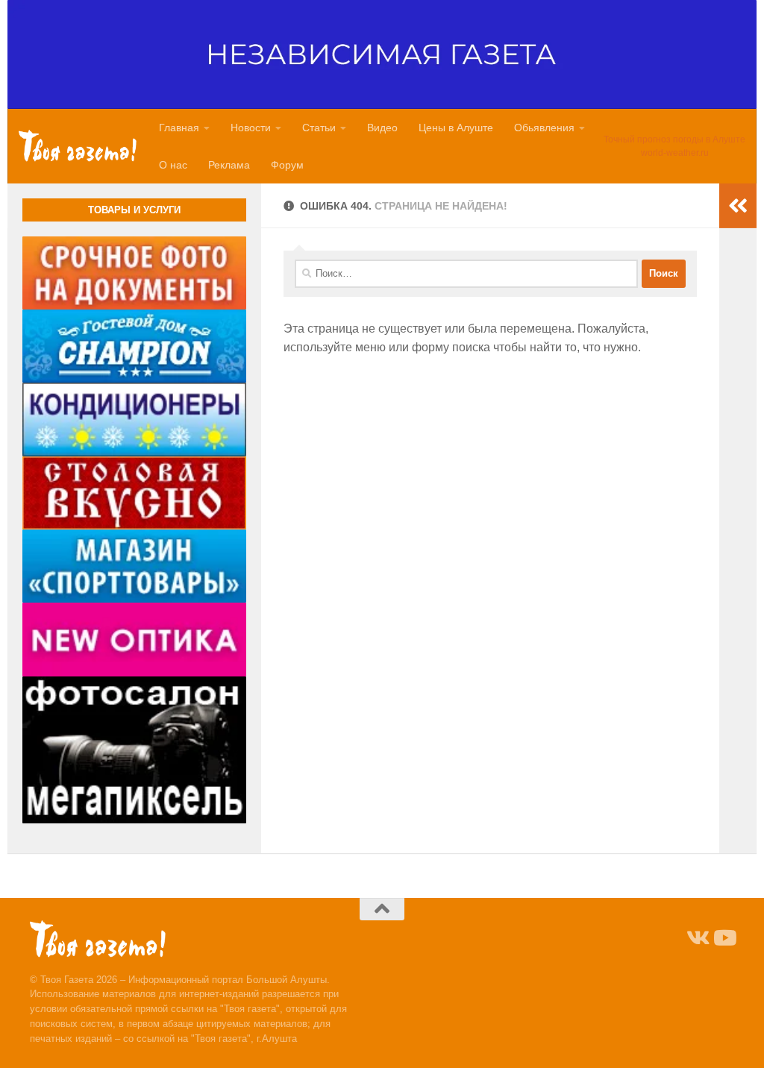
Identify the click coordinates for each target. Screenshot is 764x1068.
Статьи (319, 128)
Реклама (229, 165)
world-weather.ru (675, 153)
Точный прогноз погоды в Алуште (674, 139)
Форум (287, 165)
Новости (251, 128)
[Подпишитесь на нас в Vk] (696, 938)
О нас (173, 165)
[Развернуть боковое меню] (738, 205)
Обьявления (544, 128)
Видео (382, 128)
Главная (179, 128)
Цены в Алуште (456, 128)
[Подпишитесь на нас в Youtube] (723, 938)
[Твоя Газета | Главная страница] (78, 146)
